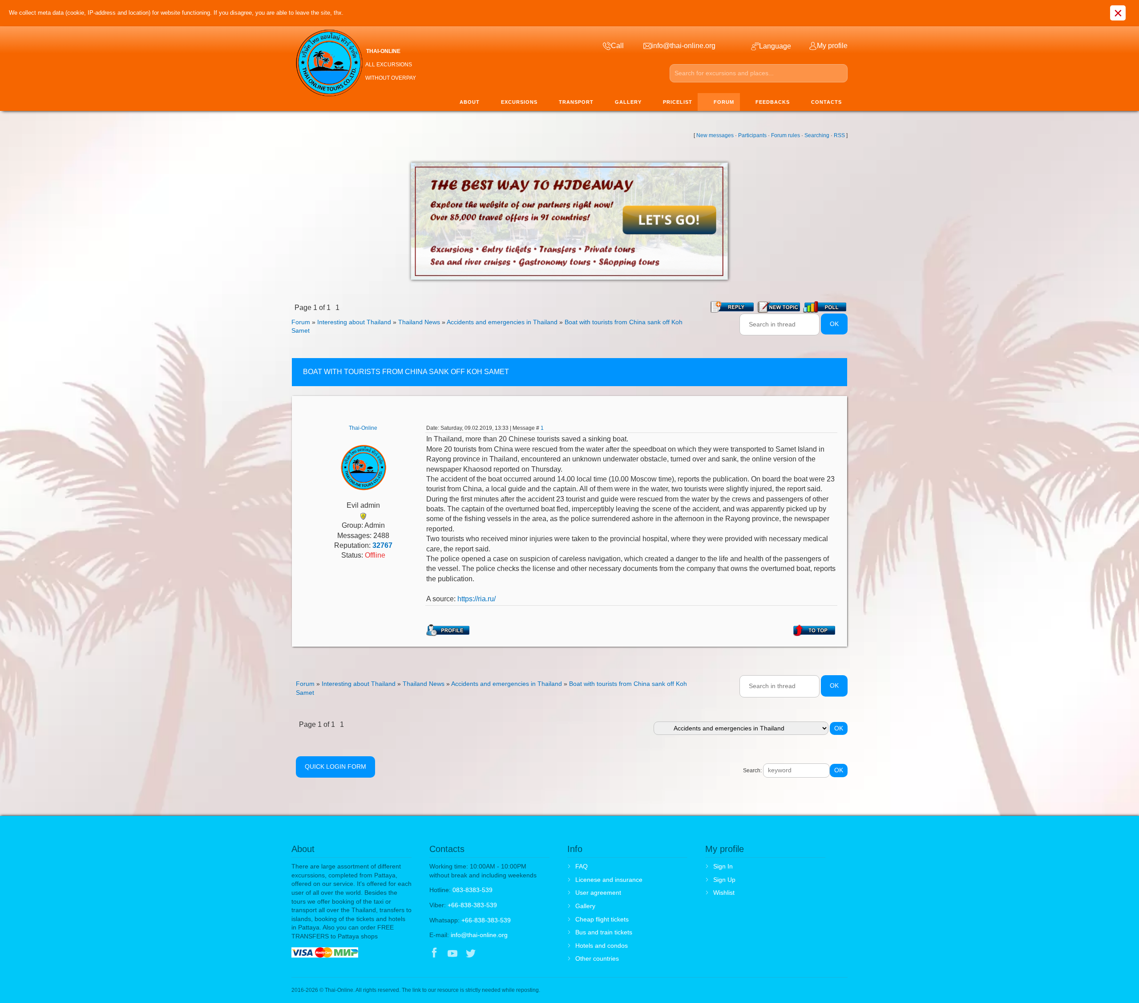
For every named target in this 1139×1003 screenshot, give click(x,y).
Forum (300, 322)
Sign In (723, 866)
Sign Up (724, 879)
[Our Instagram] (489, 954)
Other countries (597, 958)
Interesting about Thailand (354, 322)
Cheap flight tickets (602, 919)
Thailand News (419, 322)
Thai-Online (363, 428)
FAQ (581, 866)
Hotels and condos (601, 945)
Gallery (585, 905)
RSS (839, 135)
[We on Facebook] (434, 954)
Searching (816, 135)
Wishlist (724, 892)
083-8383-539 (472, 889)
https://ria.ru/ (476, 599)
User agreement (598, 892)
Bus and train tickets (603, 932)
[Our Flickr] (508, 954)
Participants (752, 135)
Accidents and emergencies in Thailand (502, 322)
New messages (715, 135)
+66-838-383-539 (472, 905)
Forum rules (785, 135)
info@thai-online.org (479, 934)
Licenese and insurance (608, 879)
